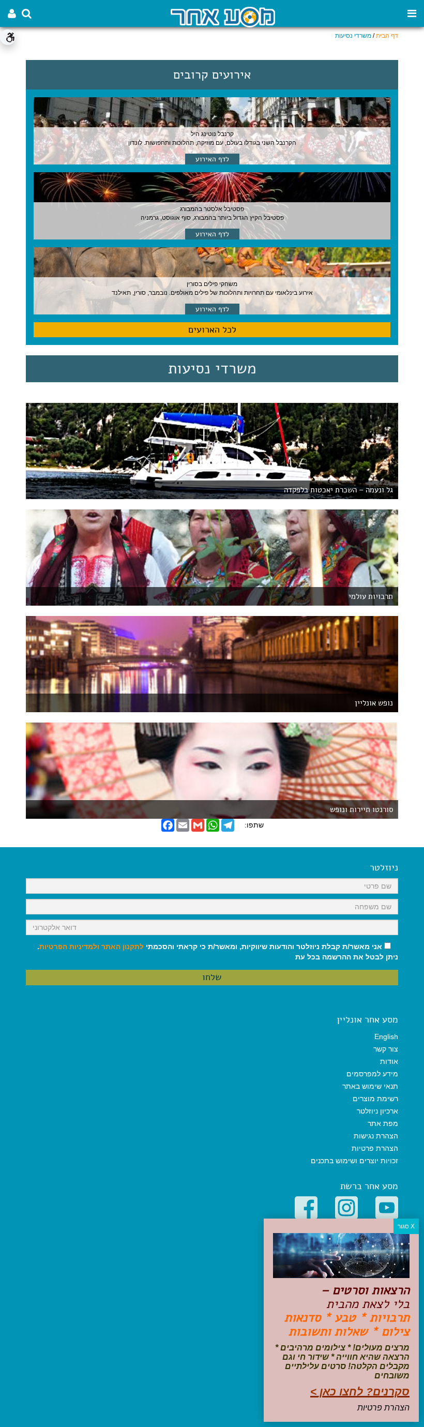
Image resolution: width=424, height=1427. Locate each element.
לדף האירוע (212, 159)
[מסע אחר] (223, 16)
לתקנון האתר (122, 946)
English (386, 1036)
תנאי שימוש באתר (370, 1086)
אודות (389, 1061)
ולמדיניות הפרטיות (69, 946)
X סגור (406, 1226)
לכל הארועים (212, 329)
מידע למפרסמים (372, 1074)
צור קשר (385, 1049)
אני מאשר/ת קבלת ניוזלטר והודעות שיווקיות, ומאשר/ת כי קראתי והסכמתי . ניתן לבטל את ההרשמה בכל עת (217, 951)
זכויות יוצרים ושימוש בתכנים (354, 1160)
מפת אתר (383, 1123)
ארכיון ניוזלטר (377, 1111)
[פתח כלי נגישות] (8, 37)
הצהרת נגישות (376, 1136)
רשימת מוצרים (375, 1098)
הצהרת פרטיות (375, 1148)
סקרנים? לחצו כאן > (360, 1392)
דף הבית (387, 35)
